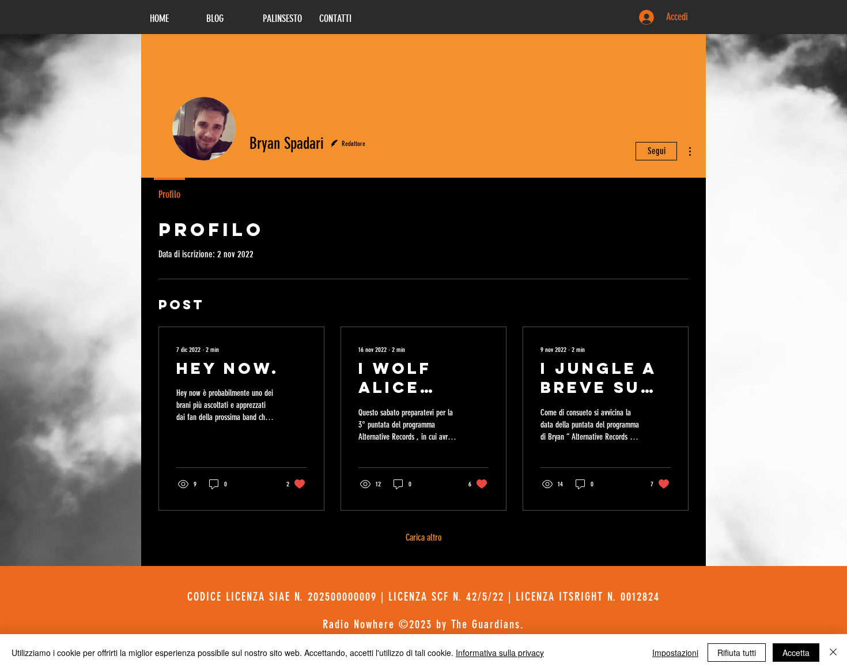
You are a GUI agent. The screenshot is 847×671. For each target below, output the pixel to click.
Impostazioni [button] (675, 652)
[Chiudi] (833, 652)
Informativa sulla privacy (500, 652)
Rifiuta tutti (736, 652)
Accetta (796, 652)
